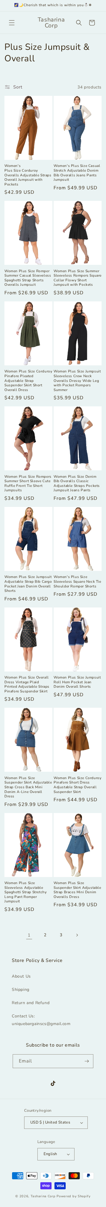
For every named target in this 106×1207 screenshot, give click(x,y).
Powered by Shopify (74, 1196)
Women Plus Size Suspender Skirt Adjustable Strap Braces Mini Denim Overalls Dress (77, 890)
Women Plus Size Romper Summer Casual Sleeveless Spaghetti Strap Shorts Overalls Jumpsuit (27, 278)
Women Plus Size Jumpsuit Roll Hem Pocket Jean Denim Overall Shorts (77, 682)
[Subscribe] (86, 1061)
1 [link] (29, 935)
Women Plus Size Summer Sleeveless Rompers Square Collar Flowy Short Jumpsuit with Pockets (78, 278)
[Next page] (76, 935)
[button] (11, 22)
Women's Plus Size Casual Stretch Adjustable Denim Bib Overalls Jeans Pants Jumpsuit (77, 173)
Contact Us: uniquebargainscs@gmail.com (41, 1019)
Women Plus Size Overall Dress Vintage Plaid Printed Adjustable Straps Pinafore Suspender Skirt (26, 684)
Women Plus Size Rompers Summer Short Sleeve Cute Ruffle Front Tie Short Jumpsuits (28, 483)
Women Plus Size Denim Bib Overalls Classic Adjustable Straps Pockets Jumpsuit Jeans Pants (77, 483)
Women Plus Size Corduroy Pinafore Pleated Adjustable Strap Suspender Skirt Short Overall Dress (28, 380)
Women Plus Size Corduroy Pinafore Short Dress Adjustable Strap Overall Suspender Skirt (77, 785)
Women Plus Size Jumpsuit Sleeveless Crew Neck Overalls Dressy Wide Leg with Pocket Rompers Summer (77, 380)
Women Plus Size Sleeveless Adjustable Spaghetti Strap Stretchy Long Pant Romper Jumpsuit (25, 892)
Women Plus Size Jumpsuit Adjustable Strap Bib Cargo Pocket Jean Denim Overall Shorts (28, 584)
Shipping (20, 989)
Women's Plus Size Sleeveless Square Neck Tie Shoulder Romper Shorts (77, 581)
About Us (21, 976)
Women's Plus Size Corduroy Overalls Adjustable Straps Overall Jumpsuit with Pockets (28, 175)
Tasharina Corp (43, 1196)
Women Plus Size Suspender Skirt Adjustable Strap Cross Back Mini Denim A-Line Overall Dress (28, 787)
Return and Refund (30, 1003)
